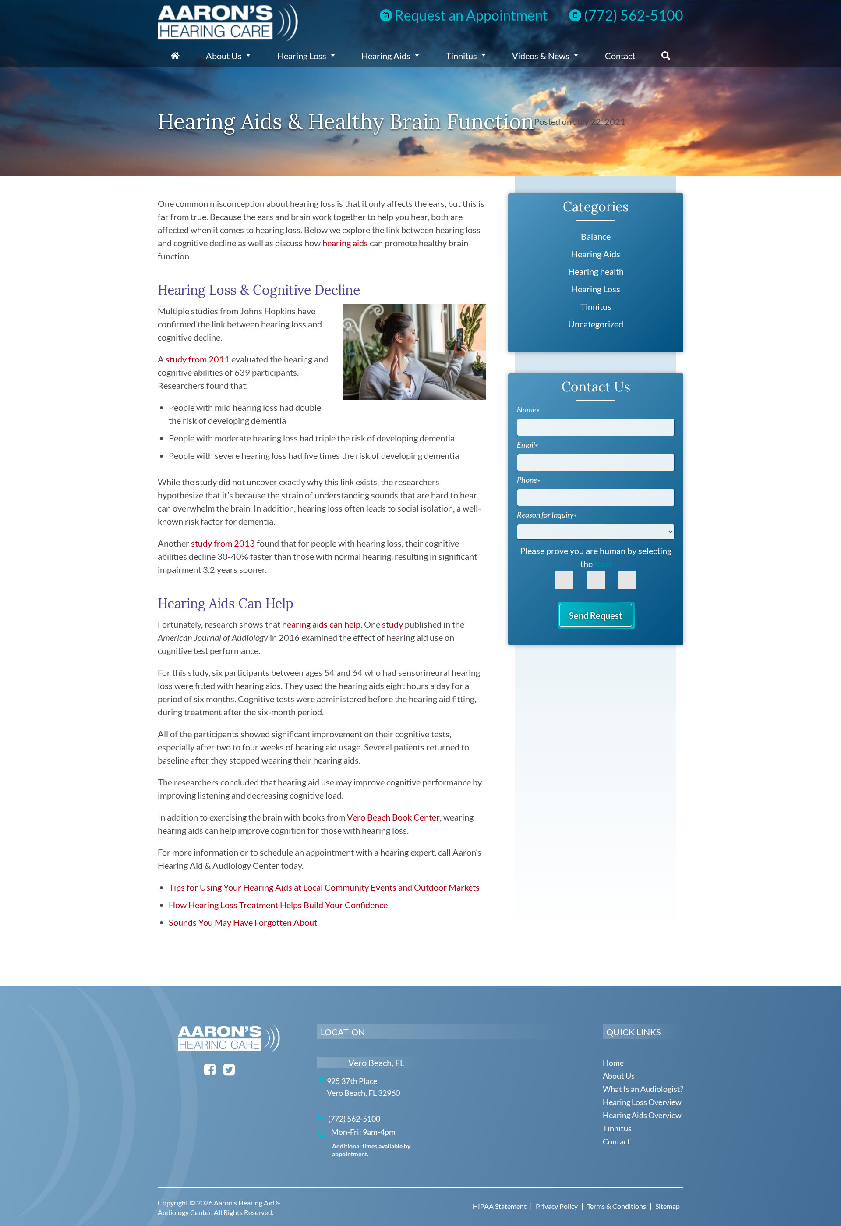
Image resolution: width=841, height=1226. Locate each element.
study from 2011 (198, 359)
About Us (224, 55)
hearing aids (345, 243)
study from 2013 (223, 543)
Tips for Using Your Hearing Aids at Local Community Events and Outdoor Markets (324, 887)
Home (175, 56)
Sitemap (667, 1206)
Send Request (595, 615)
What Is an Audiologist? (643, 1089)
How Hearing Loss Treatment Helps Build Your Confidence (278, 904)
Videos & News (540, 55)
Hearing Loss (301, 55)
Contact (620, 55)
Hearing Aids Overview (642, 1115)
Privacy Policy (557, 1206)
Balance (596, 236)
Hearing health (596, 271)
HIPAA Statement (500, 1206)
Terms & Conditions (616, 1206)
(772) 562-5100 (633, 15)
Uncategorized (595, 324)
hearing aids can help (321, 624)
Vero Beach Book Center (393, 817)
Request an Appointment (471, 15)
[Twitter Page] (229, 1072)
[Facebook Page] (210, 1072)
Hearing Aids (385, 55)
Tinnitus (461, 55)
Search (665, 56)
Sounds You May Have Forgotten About (243, 922)
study (392, 624)
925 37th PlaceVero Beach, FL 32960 (358, 1087)
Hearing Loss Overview (642, 1102)
